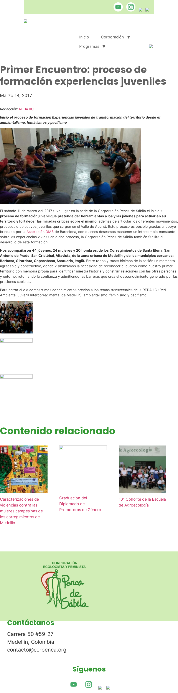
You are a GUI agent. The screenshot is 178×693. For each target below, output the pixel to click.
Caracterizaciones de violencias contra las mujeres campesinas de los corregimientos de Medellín (21, 511)
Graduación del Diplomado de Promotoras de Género (80, 504)
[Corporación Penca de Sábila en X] (146, 10)
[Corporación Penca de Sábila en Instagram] (129, 10)
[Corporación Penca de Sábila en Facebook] (139, 10)
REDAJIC (26, 109)
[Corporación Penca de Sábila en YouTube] (117, 10)
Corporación (112, 37)
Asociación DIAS (40, 231)
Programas (89, 46)
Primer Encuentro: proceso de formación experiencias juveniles (83, 75)
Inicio (84, 37)
